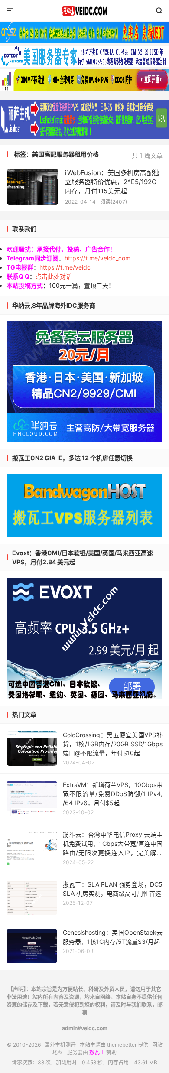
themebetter (121, 1044)
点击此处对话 (54, 276)
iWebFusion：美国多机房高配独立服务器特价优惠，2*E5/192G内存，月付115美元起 (112, 182)
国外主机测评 (84, 11)
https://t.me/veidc (65, 267)
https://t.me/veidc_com (97, 258)
